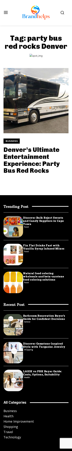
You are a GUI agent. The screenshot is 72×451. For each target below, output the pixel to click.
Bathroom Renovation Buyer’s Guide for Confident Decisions (44, 317)
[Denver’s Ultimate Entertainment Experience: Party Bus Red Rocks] (36, 100)
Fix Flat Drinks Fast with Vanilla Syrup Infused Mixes (43, 247)
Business (12, 141)
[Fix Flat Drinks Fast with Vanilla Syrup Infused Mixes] (13, 254)
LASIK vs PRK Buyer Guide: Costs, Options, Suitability (42, 372)
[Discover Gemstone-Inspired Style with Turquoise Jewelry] (13, 353)
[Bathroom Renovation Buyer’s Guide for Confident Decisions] (13, 325)
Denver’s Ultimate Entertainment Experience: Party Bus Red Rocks (31, 160)
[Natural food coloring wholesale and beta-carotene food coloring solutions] (13, 282)
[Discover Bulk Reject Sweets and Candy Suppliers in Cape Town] (13, 227)
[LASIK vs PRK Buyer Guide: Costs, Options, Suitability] (13, 380)
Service (27, 322)
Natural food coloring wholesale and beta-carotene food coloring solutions (43, 276)
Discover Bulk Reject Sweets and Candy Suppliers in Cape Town (43, 221)
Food (26, 227)
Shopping (28, 349)
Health (27, 377)
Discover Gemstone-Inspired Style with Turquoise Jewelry (44, 345)
